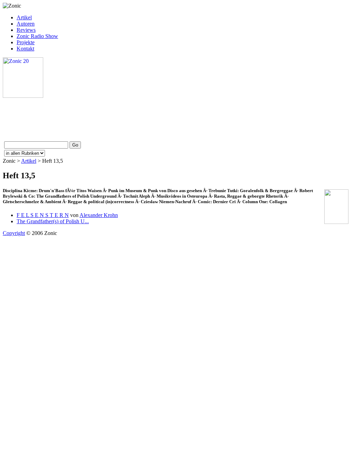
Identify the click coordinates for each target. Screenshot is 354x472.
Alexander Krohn (99, 215)
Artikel (24, 17)
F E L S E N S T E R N (43, 215)
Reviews (26, 30)
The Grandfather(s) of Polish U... (53, 221)
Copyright (14, 233)
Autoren (26, 24)
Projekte (26, 42)
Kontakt (25, 48)
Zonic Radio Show (37, 36)
